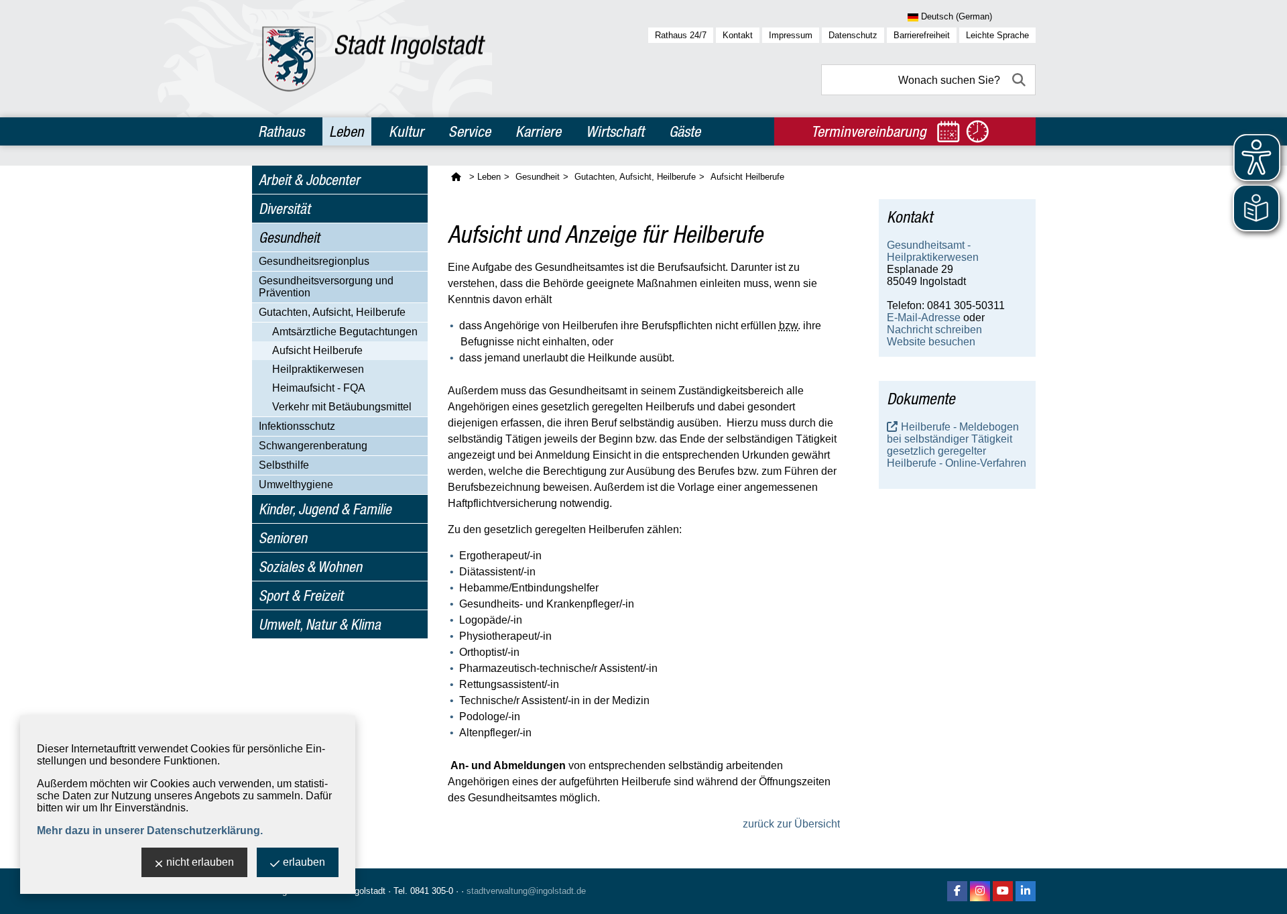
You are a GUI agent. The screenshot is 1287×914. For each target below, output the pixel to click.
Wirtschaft (615, 131)
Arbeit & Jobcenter (309, 179)
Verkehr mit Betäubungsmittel (342, 406)
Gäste (684, 131)
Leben (346, 131)
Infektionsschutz (297, 426)
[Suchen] (1020, 79)
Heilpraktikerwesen (318, 369)
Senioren (283, 538)
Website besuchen (931, 341)
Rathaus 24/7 (681, 35)
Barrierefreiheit (922, 35)
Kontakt (738, 35)
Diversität (284, 208)
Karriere (538, 131)
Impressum (790, 35)
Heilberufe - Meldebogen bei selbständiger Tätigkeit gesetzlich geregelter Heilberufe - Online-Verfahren (956, 445)
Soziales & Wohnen (310, 566)
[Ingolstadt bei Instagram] (980, 891)
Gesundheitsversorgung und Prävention (326, 286)
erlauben (304, 862)
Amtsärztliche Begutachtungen (345, 331)
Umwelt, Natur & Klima (320, 624)
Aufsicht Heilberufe (317, 350)
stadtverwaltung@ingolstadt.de (526, 891)
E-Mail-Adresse (924, 317)
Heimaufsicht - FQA (318, 388)
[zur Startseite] (373, 58)
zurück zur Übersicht (791, 824)
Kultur (406, 131)
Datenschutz (853, 35)
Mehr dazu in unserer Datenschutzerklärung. (150, 830)
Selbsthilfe (284, 465)
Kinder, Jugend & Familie (325, 509)
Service (469, 131)
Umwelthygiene (296, 484)
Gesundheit (289, 237)
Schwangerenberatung (313, 445)
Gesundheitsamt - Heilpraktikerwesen (933, 251)
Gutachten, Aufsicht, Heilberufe (332, 312)
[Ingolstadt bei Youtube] (1003, 891)
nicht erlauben (200, 862)
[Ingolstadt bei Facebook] (957, 891)
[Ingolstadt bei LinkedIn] (1026, 891)
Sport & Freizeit (301, 595)
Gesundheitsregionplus (314, 261)
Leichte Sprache (997, 35)
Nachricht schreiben (934, 329)
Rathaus (281, 131)
